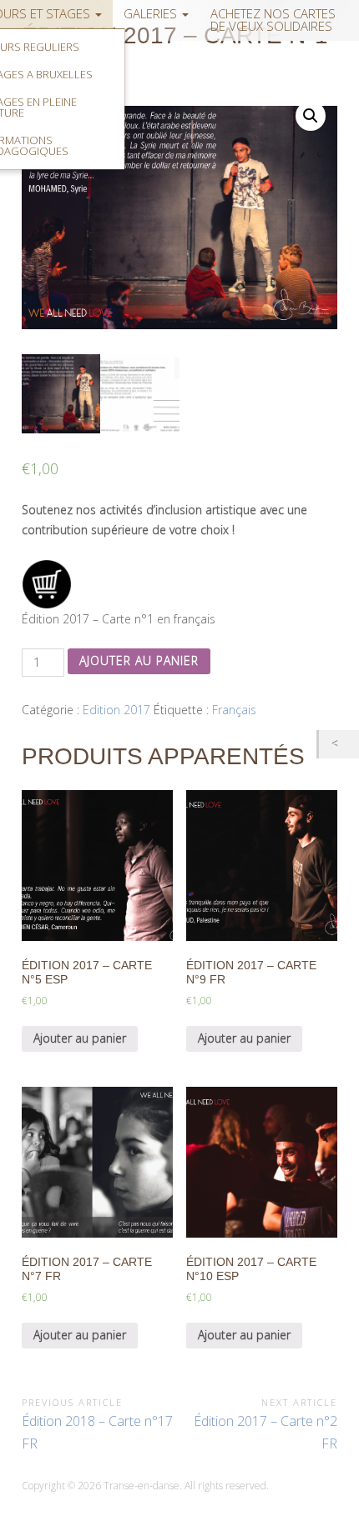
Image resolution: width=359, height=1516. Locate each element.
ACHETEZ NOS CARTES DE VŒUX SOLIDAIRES (273, 20)
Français (234, 710)
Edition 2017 (116, 710)
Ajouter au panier (139, 660)
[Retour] (338, 743)
